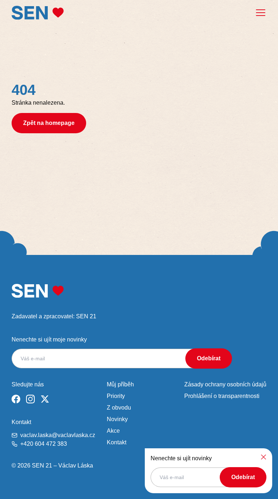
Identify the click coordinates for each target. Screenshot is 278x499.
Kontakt (116, 442)
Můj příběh (120, 384)
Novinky (117, 419)
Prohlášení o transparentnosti (222, 396)
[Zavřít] (263, 457)
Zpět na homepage (49, 123)
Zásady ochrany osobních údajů (225, 384)
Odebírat (208, 358)
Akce (113, 431)
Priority (116, 396)
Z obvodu (119, 407)
